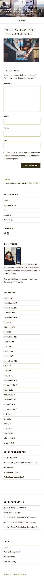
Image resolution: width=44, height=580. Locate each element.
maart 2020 (8, 375)
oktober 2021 (9, 342)
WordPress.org (10, 562)
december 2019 (10, 380)
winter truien (21, 508)
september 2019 (10, 385)
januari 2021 (9, 356)
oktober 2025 (9, 313)
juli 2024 (7, 322)
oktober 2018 (9, 404)
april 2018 (8, 429)
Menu (23, 20)
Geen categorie (10, 205)
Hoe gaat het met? (11, 472)
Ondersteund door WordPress (15, 574)
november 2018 (10, 400)
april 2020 (8, 371)
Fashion (7, 200)
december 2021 (10, 337)
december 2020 (10, 361)
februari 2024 (9, 327)
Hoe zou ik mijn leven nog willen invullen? (21, 463)
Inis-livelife (15, 3)
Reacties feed (9, 557)
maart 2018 (8, 433)
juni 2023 (7, 332)
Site (5, 141)
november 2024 (10, 317)
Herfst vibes (9, 467)
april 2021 (8, 347)
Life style (7, 215)
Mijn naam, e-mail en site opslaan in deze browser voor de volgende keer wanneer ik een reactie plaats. (22, 156)
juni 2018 (7, 419)
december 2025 (10, 303)
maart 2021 (8, 351)
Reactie (7, 84)
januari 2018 (9, 443)
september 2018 (10, 409)
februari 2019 (9, 395)
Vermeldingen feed (12, 552)
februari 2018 (9, 438)
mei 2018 (7, 424)
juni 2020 (7, 366)
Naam (6, 116)
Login (6, 547)
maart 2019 (8, 390)
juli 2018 (7, 414)
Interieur (7, 210)
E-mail (6, 128)
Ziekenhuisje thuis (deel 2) (26, 517)
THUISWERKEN (10, 458)
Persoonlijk (8, 220)
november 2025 (10, 308)
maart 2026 (8, 298)
